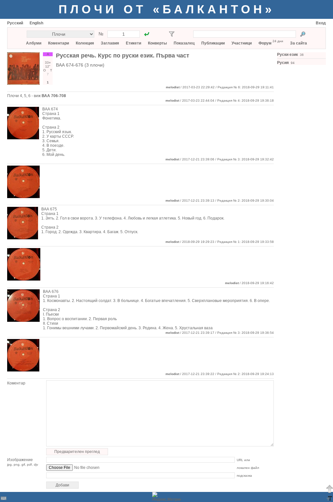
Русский (15, 23)
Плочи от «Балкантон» (167, 9)
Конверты (157, 43)
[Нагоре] (329, 489)
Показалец (184, 43)
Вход (321, 23)
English (36, 23)
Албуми (33, 43)
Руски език (287, 54)
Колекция (85, 43)
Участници (242, 43)
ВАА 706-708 (54, 96)
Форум (265, 43)
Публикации (213, 43)
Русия (283, 62)
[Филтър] (171, 34)
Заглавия (110, 43)
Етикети (133, 43)
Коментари (58, 43)
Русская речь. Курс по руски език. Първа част (122, 55)
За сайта (298, 43)
